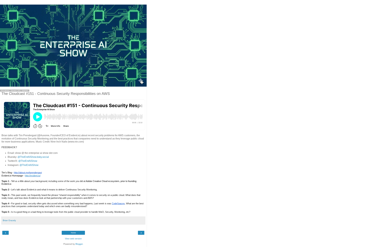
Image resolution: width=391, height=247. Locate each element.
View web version (73, 238)
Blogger (79, 244)
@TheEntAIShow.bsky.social (33, 157)
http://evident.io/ (32, 175)
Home (73, 233)
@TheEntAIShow (27, 161)
